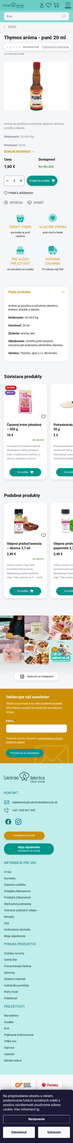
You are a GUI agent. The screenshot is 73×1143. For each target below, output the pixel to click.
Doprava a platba (15, 884)
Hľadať (64, 16)
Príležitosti (10, 998)
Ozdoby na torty (14, 953)
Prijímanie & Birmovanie (19, 1034)
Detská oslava (13, 1060)
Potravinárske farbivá (17, 966)
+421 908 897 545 (23, 810)
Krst (6, 1028)
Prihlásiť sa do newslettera (24, 753)
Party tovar (11, 991)
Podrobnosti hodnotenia (55, 47)
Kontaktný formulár (24, 835)
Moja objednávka (15, 936)
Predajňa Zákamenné (17, 897)
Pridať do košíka (39, 180)
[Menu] (68, 5)
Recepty (9, 916)
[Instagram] (17, 821)
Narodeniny (11, 1015)
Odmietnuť (19, 1132)
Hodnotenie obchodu (17, 929)
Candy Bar (10, 959)
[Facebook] (7, 821)
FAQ (6, 923)
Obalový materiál (14, 979)
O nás (7, 871)
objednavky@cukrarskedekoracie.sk (34, 802)
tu (37, 1109)
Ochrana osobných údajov (20, 910)
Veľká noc (10, 1041)
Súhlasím (54, 1132)
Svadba (9, 1022)
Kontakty (10, 878)
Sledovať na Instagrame (40, 676)
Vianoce (9, 1047)
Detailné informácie (17, 151)
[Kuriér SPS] (23, 1085)
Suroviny (9, 972)
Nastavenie (36, 1119)
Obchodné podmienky (17, 904)
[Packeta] (50, 1085)
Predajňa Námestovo (17, 891)
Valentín (9, 1054)
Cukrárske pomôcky (16, 985)
